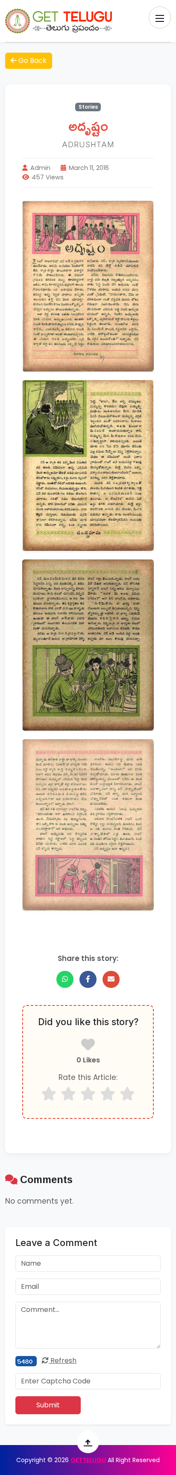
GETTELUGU (88, 1460)
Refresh (62, 1360)
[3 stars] (88, 1093)
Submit (48, 1405)
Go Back (32, 60)
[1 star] (49, 1093)
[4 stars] (107, 1093)
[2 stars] (68, 1093)
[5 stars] (127, 1093)
